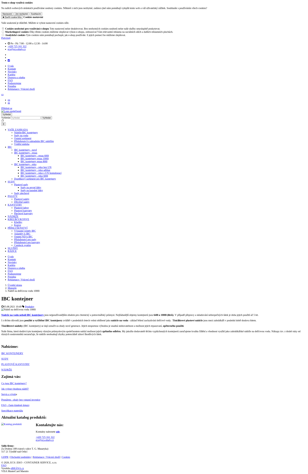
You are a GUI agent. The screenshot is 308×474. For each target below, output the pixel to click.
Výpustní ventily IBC (25, 230)
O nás (11, 66)
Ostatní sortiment (22, 138)
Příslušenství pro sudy (25, 239)
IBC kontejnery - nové (25, 150)
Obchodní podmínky (20, 457)
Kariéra (11, 74)
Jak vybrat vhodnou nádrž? (15, 388)
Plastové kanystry (23, 210)
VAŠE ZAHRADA (18, 129)
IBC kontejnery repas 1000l (35, 158)
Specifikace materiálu (12, 410)
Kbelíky (18, 222)
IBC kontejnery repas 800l (34, 161)
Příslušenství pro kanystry (27, 242)
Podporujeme (14, 83)
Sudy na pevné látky (31, 187)
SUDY (11, 181)
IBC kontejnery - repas (25, 152)
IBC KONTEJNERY (12, 353)
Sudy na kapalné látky (32, 190)
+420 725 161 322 (45, 437)
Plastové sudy (21, 184)
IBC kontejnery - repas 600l (35, 155)
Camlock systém (22, 245)
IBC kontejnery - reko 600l (34, 176)
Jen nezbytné (21, 14)
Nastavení (7, 14)
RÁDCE (12, 251)
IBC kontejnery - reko (25, 164)
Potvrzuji (5, 38)
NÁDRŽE (13, 216)
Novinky (12, 71)
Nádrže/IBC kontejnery (26, 132)
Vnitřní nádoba (21, 144)
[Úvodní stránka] (11, 111)
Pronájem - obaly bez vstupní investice (20, 399)
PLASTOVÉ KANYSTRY (15, 364)
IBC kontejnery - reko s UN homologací (41, 173)
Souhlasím (36, 14)
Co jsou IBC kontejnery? (14, 383)
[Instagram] (9, 60)
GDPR (4, 457)
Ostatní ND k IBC (23, 236)
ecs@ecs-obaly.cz (45, 440)
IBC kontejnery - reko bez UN (36, 167)
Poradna (12, 86)
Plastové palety (21, 199)
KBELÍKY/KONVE (18, 219)
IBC (10, 147)
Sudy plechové (21, 193)
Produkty (29, 306)
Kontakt (12, 68)
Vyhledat (5, 117)
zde (58, 431)
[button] (2, 94)
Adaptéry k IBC (22, 233)
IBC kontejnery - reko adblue (35, 170)
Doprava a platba (16, 77)
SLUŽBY (13, 248)
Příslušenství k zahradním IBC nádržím (34, 141)
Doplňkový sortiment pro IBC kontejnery (35, 178)
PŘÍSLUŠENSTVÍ (17, 228)
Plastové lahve (21, 207)
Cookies (66, 457)
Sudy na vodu (21, 135)
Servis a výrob (8, 394)
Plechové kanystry (23, 213)
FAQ (10, 80)
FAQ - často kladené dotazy (15, 405)
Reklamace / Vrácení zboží (21, 89)
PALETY (13, 196)
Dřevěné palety (22, 202)
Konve (17, 225)
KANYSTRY (15, 204)
